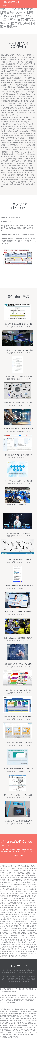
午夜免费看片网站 (27, 1018)
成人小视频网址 (17, 1009)
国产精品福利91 (18, 1030)
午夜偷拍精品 (19, 1016)
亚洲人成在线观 (19, 1034)
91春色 (19, 1023)
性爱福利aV (14, 1020)
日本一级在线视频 (24, 1020)
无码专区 (27, 1032)
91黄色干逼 (4, 1011)
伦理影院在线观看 (29, 1009)
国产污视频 (10, 1016)
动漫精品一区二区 (30, 1027)
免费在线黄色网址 (28, 1023)
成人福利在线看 (10, 1023)
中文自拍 (32, 1025)
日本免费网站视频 (26, 1011)
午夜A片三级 (12, 1025)
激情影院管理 (8, 1034)
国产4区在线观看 (18, 1032)
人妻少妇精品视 (13, 1037)
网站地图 (12, 1002)
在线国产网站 (29, 1034)
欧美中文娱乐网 (23, 1025)
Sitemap (27, 981)
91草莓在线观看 (13, 1011)
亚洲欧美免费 (4, 1018)
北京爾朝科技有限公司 (15, 979)
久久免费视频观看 (30, 1030)
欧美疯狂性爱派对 (17, 1027)
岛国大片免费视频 (12, 1014)
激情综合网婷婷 (15, 1018)
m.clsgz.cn (18, 855)
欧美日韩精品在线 (6, 1030)
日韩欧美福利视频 (6, 1032)
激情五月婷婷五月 (25, 1014)
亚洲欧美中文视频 (31, 1016)
